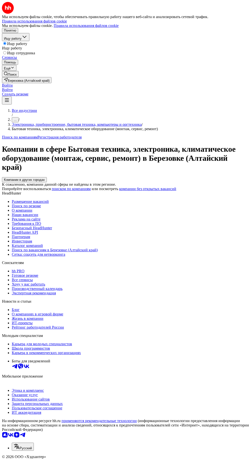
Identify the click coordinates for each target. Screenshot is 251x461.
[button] (7, 85)
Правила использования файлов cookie (86, 25)
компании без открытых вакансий (147, 189)
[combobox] (23, 447)
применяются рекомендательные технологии (99, 421)
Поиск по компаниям (20, 137)
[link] (10, 74)
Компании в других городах (24, 180)
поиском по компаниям (71, 189)
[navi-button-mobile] (7, 100)
